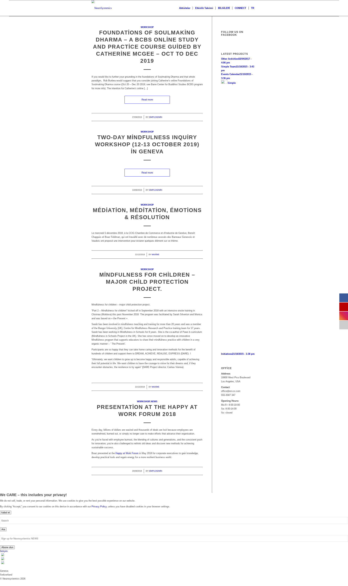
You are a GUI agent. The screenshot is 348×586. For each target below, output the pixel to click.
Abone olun (7, 547)
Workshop (147, 27)
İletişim (4, 551)
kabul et (5, 512)
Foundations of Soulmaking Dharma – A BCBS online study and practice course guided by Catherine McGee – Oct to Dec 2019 (147, 47)
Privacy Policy (99, 506)
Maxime (155, 254)
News (154, 401)
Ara (3, 529)
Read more (147, 99)
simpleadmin (155, 117)
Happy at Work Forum (126, 453)
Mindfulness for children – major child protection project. (147, 282)
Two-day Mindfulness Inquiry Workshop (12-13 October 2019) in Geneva (147, 144)
